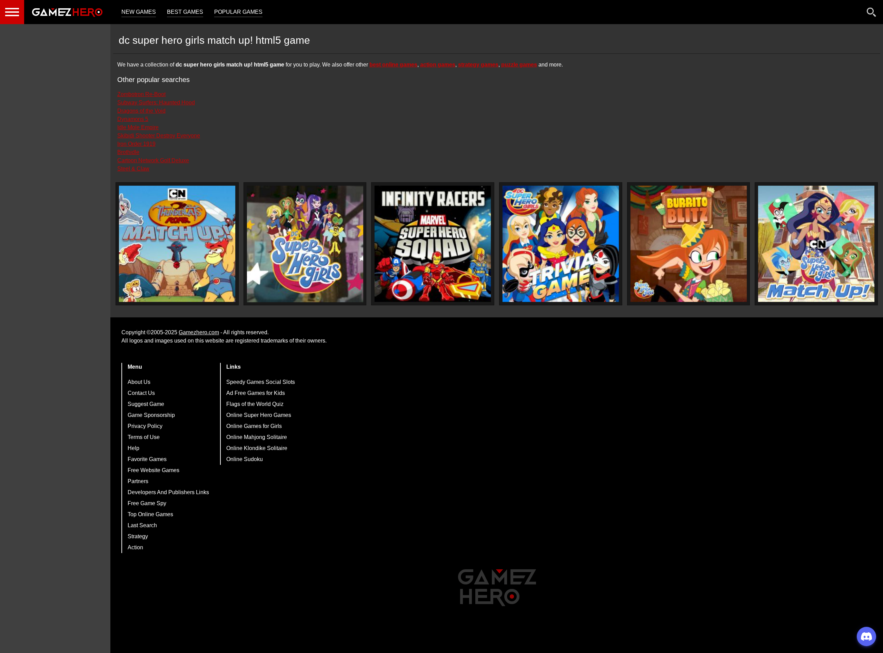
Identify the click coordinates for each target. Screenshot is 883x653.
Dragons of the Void (141, 111)
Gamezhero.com (199, 332)
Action (135, 547)
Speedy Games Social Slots (260, 382)
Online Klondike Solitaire (256, 448)
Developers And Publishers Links (168, 492)
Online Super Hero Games (258, 415)
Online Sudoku (244, 459)
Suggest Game (146, 404)
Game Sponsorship (151, 415)
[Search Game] (871, 13)
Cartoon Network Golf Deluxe (153, 160)
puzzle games (519, 65)
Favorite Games (147, 459)
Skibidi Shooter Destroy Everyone (158, 136)
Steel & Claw (133, 169)
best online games (393, 65)
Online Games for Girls (254, 426)
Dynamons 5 (132, 119)
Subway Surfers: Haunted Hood (156, 102)
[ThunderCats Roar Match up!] (177, 244)
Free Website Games (153, 470)
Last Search (142, 525)
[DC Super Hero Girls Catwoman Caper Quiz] (305, 244)
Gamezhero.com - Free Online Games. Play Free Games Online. (67, 12)
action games (437, 65)
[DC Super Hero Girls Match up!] (816, 244)
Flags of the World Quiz (255, 404)
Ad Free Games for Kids (255, 393)
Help (133, 448)
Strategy (138, 536)
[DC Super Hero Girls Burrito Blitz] (688, 244)
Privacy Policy (145, 426)
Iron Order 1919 (136, 144)
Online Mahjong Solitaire (256, 437)
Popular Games (238, 12)
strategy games (478, 65)
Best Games (185, 12)
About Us (139, 382)
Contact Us (141, 393)
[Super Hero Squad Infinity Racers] (432, 244)
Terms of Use (144, 437)
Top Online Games (150, 514)
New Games (138, 12)
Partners (138, 481)
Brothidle (128, 152)
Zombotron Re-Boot (141, 94)
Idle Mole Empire (138, 127)
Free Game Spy (147, 503)
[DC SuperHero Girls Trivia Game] (560, 244)
